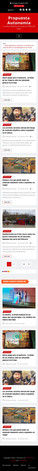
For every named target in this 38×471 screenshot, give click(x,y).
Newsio (13, 460)
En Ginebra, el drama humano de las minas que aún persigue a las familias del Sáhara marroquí (18, 317)
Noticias (16, 465)
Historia (23, 465)
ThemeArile (23, 460)
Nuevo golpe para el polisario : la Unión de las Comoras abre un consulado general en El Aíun (18, 80)
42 (24, 264)
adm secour (9, 323)
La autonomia (31, 466)
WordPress (29, 458)
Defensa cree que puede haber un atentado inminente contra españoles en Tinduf (18, 183)
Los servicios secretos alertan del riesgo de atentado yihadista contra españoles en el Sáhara (18, 130)
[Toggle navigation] (19, 36)
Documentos (6, 465)
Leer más (7, 100)
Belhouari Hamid (11, 86)
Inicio (4, 43)
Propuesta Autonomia (19, 20)
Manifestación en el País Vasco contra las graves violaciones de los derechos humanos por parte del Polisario (18, 237)
